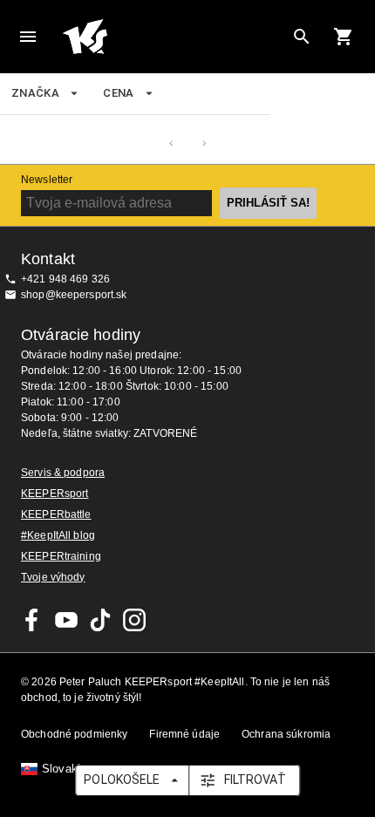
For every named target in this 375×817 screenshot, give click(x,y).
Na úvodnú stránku (173, 36)
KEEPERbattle (56, 514)
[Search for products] (301, 36)
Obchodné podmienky (74, 734)
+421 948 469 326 (65, 279)
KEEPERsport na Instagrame (134, 620)
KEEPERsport (54, 493)
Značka (35, 92)
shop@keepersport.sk (74, 295)
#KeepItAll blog (58, 535)
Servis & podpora (63, 472)
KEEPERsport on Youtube (66, 620)
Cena (118, 92)
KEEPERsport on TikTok (100, 620)
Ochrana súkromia (286, 734)
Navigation (28, 37)
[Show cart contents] (343, 36)
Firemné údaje (184, 734)
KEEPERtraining (61, 556)
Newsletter (46, 180)
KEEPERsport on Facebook (32, 620)
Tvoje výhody (53, 577)
